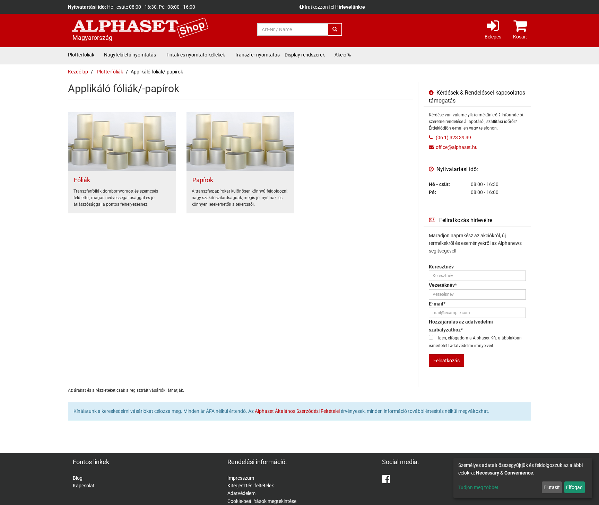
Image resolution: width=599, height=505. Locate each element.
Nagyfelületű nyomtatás (130, 54)
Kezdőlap (78, 71)
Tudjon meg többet (478, 487)
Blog (78, 478)
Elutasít (552, 487)
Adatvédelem (241, 493)
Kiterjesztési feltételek (250, 485)
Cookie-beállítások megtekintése (261, 501)
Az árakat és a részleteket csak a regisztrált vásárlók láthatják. (371, 7)
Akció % (343, 54)
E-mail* (437, 304)
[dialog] (522, 478)
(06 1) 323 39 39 (453, 137)
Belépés (493, 36)
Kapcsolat (84, 485)
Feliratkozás (446, 360)
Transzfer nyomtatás (257, 54)
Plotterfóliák (81, 54)
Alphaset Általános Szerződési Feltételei (297, 411)
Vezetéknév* (443, 285)
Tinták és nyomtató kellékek (195, 54)
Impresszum (240, 478)
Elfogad (574, 487)
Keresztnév (441, 266)
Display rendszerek (305, 54)
